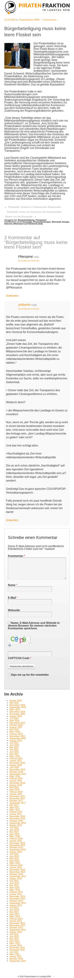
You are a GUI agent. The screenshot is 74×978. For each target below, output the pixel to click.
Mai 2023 (14, 729)
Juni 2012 (14, 936)
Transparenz (41, 220)
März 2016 (14, 836)
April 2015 (14, 861)
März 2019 (14, 776)
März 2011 (14, 954)
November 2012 (17, 925)
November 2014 (17, 872)
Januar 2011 (15, 956)
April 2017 (14, 807)
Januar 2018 (15, 794)
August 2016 (15, 825)
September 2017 (17, 803)
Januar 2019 (15, 780)
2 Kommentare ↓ (50, 20)
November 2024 (17, 714)
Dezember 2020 (17, 763)
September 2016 (17, 823)
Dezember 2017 (17, 796)
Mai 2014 (14, 885)
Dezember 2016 (17, 816)
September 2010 (17, 961)
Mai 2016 (14, 832)
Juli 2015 (13, 854)
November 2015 (17, 845)
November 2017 (17, 798)
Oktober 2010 (16, 958)
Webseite (14, 610)
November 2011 (17, 950)
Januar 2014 (15, 894)
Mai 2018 (14, 787)
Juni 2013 (14, 909)
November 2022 (17, 736)
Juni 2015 (14, 856)
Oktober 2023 (16, 725)
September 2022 (17, 738)
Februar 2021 (16, 758)
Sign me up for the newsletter (29, 674)
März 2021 (14, 756)
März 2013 (14, 916)
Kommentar (16, 555)
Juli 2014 (13, 881)
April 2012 (14, 941)
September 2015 (17, 849)
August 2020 (15, 765)
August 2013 (15, 905)
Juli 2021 (13, 749)
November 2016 (17, 818)
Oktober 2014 (16, 874)
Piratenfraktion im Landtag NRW (37, 976)
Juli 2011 (13, 952)
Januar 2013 (15, 921)
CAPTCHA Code (18, 658)
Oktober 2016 (16, 820)
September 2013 (17, 903)
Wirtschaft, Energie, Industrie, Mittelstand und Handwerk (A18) (37, 223)
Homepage (27, 222)
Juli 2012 (13, 934)
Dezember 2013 (17, 896)
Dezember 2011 (17, 947)
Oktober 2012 (16, 927)
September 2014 (17, 876)
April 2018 (14, 789)
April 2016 (14, 834)
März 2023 (14, 731)
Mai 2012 (14, 938)
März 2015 (14, 863)
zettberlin (24, 304)
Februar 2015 (16, 865)
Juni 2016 (14, 829)
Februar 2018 (16, 792)
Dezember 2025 (17, 705)
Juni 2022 (14, 745)
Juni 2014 (14, 883)
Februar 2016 (16, 838)
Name (11, 585)
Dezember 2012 (17, 923)
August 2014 (15, 878)
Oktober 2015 (16, 847)
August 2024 (15, 716)
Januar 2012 (15, 945)
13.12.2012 (9, 19)
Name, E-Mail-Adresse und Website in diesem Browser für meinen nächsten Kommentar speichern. (34, 625)
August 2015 (15, 852)
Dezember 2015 (17, 843)
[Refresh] (10, 645)
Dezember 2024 (17, 711)
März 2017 (14, 809)
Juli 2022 (13, 743)
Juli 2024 (13, 718)
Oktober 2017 (16, 800)
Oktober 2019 (16, 772)
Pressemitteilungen (42, 222)
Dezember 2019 (17, 769)
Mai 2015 (14, 858)
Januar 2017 (15, 814)
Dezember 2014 (17, 869)
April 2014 (14, 887)
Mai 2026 (14, 703)
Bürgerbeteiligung (26, 220)
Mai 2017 (14, 805)
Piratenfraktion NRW (29, 19)
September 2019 (17, 774)
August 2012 (15, 932)
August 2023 (15, 727)
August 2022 (15, 740)
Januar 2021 (15, 760)
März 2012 (14, 943)
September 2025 (17, 707)
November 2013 (17, 898)
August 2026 (15, 700)
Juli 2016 (13, 827)
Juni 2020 (14, 767)
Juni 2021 (14, 751)
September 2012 (17, 930)
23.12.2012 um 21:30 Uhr (28, 309)
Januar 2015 (15, 867)
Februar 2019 (16, 778)
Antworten (12, 295)
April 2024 (14, 720)
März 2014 (14, 889)
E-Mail (12, 597)
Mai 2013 (14, 912)
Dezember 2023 (17, 723)
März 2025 (14, 709)
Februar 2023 (16, 734)
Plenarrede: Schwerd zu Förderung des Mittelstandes (34, 207)
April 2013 (14, 914)
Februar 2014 (16, 892)
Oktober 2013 (16, 901)
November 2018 (17, 783)
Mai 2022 (14, 747)
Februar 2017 (16, 812)
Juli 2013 (13, 907)
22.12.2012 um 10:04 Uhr (28, 261)
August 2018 (15, 785)
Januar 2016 (15, 841)
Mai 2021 (14, 754)
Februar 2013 (16, 918)
